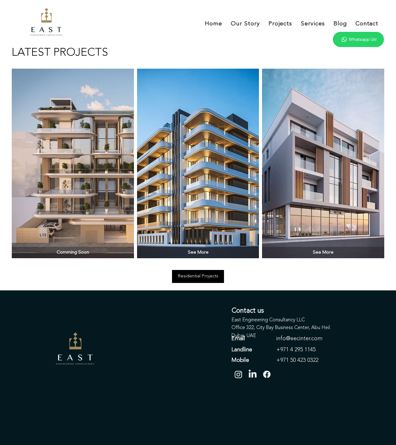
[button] (73, 252)
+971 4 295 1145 (296, 350)
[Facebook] (267, 374)
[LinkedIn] (253, 374)
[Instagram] (238, 374)
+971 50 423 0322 (297, 360)
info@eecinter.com (299, 338)
